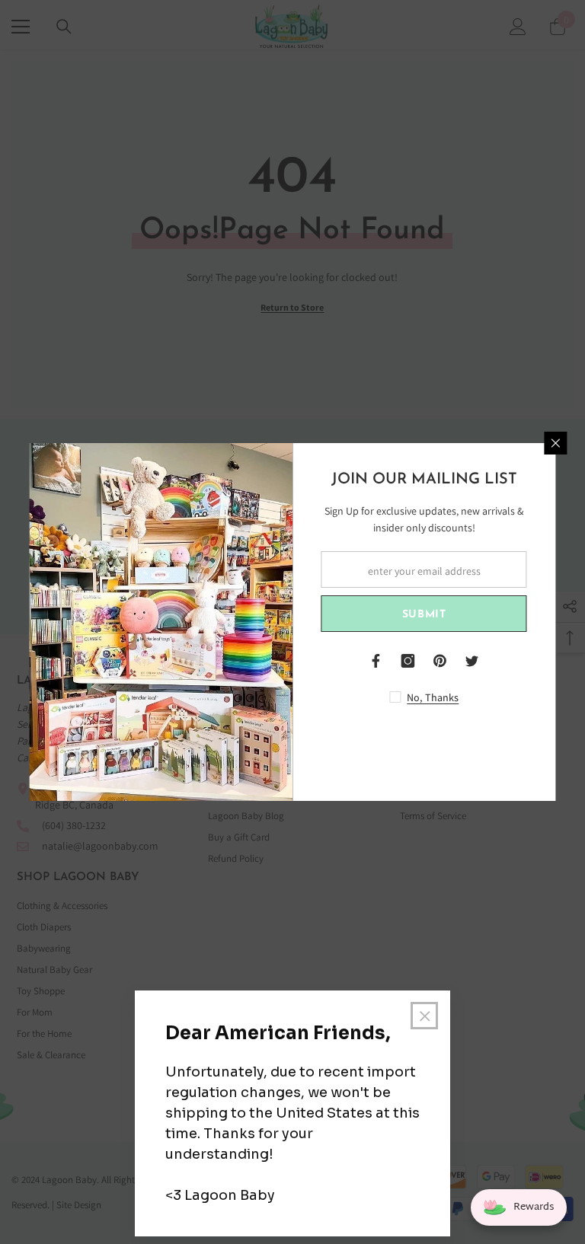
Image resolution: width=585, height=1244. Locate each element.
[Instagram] (408, 661)
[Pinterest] (440, 661)
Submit (424, 614)
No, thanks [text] (433, 697)
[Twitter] (472, 661)
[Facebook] (376, 661)
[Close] (556, 443)
